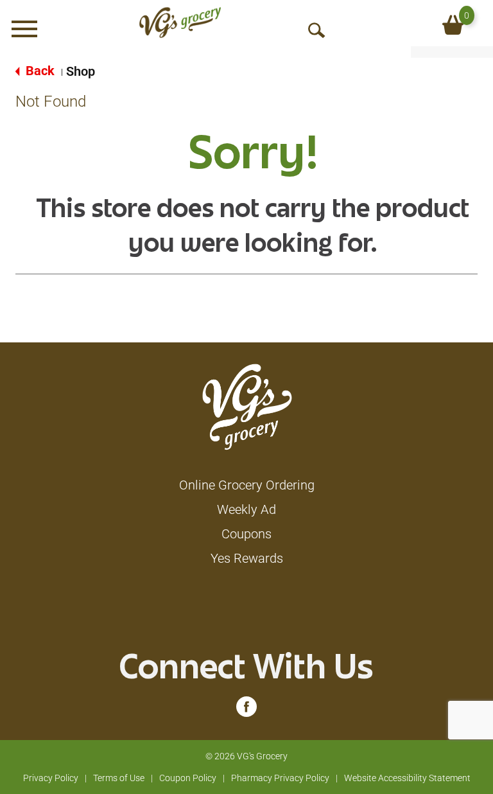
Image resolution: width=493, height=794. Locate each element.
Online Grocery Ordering (247, 485)
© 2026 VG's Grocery (246, 756)
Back (38, 70)
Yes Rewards (247, 558)
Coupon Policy (187, 778)
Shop (80, 71)
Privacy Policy (50, 778)
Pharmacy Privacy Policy (280, 778)
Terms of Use (118, 778)
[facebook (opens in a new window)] (246, 710)
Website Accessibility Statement (407, 778)
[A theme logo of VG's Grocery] (180, 22)
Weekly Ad (246, 509)
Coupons (246, 534)
